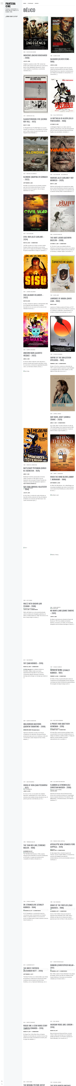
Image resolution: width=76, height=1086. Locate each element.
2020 (51, 413)
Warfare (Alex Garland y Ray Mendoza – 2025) (62, 179)
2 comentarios (62, 363)
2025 (51, 174)
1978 (51, 1082)
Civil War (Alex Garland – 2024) (33, 238)
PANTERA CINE (11, 5)
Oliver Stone (56, 55)
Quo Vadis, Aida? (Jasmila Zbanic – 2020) (60, 418)
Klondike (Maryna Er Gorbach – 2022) (35, 178)
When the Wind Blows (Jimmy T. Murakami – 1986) (62, 478)
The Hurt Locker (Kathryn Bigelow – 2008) (60, 239)
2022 (24, 173)
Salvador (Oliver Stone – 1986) (60, 60)
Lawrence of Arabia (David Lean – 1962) (61, 299)
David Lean (56, 295)
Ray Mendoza (64, 174)
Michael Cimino (57, 1082)
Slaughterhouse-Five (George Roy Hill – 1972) (35, 120)
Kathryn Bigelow (57, 234)
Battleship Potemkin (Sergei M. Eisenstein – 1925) (34, 469)
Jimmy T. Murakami (58, 473)
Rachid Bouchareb (31, 52)
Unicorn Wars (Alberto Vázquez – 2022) (32, 354)
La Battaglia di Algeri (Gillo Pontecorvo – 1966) (61, 119)
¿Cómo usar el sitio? (12, 16)
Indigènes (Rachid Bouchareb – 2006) (35, 56)
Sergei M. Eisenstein (31, 464)
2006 (24, 52)
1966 (51, 115)
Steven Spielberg (57, 354)
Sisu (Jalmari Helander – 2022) (33, 296)
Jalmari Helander (30, 291)
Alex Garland (56, 174)
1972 (24, 115)
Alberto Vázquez (30, 349)
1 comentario (34, 242)
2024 (24, 233)
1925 (24, 464)
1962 (51, 295)
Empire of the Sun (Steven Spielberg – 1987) (60, 359)
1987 (51, 354)
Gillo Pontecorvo (58, 115)
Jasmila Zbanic (57, 413)
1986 (51, 55)
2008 (51, 234)
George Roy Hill (30, 115)
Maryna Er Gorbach (31, 173)
